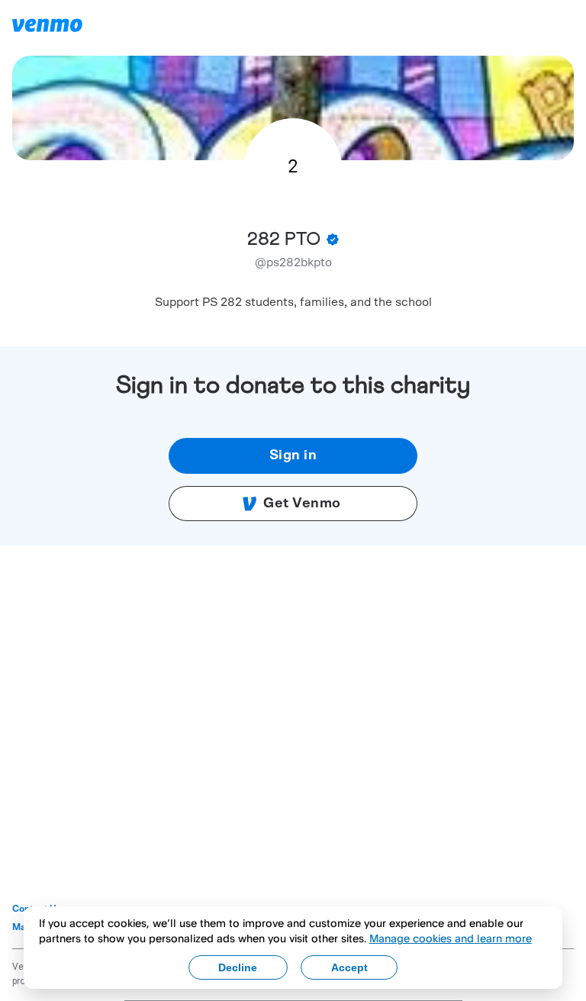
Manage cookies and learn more (450, 938)
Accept (349, 967)
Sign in (293, 455)
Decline (237, 967)
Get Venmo (302, 503)
